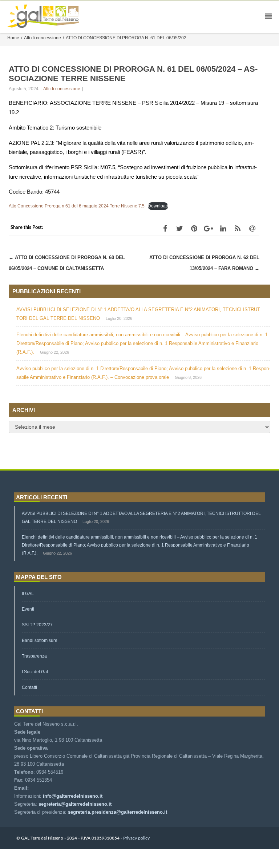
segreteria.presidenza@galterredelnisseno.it (117, 812)
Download (158, 206)
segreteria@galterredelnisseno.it (75, 804)
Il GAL (28, 593)
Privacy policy (136, 838)
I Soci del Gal (35, 671)
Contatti (29, 687)
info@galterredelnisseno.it (72, 796)
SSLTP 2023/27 (37, 624)
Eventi (28, 609)
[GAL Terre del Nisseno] (45, 16)
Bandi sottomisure (39, 640)
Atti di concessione (61, 89)
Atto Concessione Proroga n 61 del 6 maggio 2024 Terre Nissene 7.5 (77, 206)
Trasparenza (34, 656)
